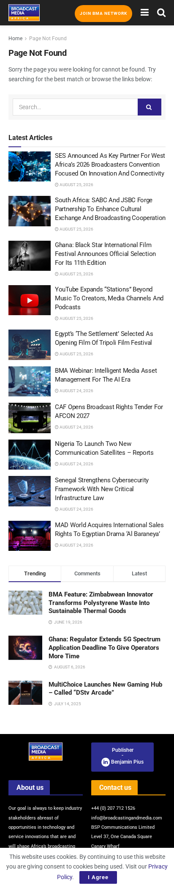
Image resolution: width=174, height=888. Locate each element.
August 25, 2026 (76, 184)
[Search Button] (161, 12)
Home (15, 38)
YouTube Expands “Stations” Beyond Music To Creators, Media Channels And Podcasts (109, 298)
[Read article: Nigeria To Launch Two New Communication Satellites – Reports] (29, 455)
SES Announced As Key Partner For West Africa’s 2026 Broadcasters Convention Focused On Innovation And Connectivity (110, 164)
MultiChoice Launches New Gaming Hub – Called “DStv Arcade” (105, 689)
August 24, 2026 (76, 390)
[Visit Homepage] (24, 12)
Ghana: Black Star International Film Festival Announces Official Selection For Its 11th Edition (105, 254)
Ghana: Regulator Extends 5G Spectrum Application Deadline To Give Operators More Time (104, 647)
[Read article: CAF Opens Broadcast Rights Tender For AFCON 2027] (29, 418)
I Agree (98, 877)
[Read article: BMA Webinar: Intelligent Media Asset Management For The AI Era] (29, 381)
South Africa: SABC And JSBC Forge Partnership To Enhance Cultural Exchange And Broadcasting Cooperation (110, 209)
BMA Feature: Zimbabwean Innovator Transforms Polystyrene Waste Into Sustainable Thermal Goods (101, 603)
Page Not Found (48, 38)
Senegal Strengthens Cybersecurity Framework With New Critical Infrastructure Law (102, 489)
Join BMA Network (103, 13)
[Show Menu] (145, 12)
